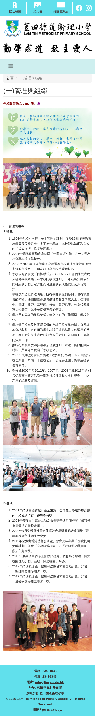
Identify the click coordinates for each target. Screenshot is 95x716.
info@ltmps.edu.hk (49, 682)
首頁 (10, 78)
